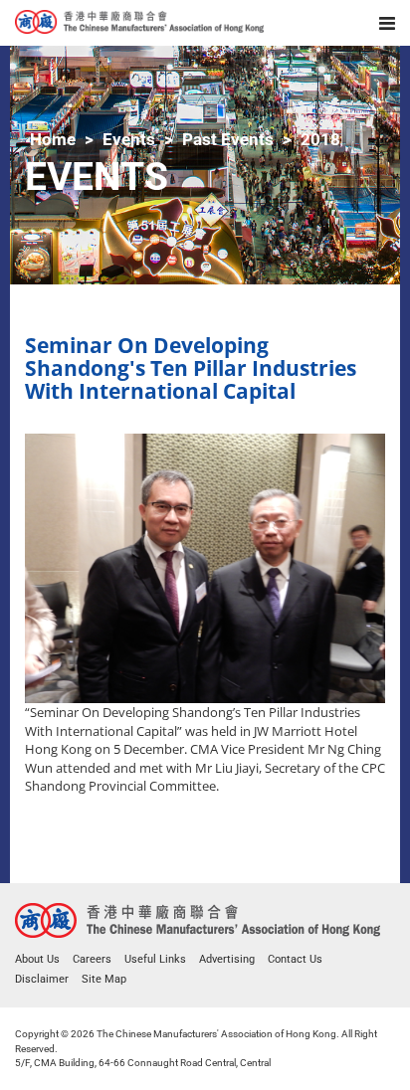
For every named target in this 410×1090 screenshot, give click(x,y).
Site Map (104, 979)
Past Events (228, 139)
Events (128, 139)
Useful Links (155, 959)
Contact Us (295, 959)
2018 (320, 139)
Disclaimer (42, 979)
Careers (92, 959)
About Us (37, 959)
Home (53, 139)
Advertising (227, 959)
